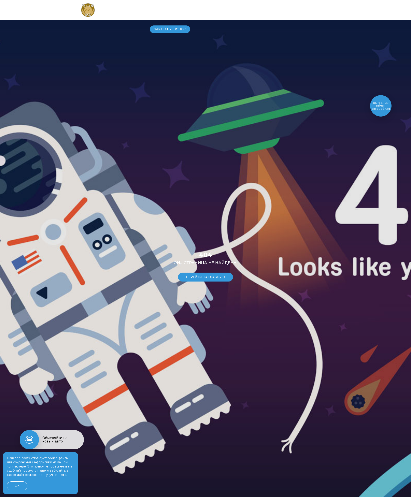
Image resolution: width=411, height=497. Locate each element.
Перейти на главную (205, 277)
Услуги (220, 10)
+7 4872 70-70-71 (275, 10)
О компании (243, 10)
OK (17, 486)
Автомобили (161, 10)
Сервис (202, 10)
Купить (184, 10)
